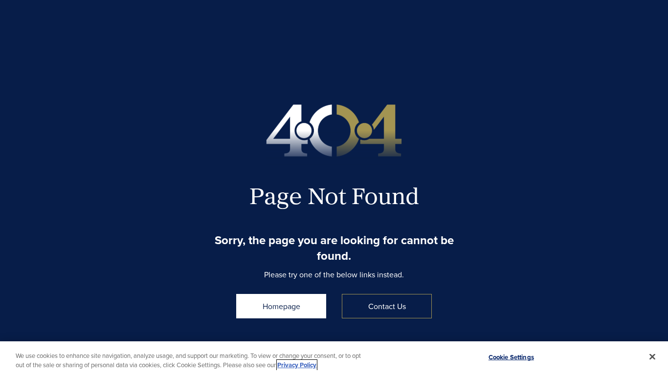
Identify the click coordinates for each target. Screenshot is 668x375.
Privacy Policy (296, 365)
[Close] (652, 357)
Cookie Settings (511, 357)
